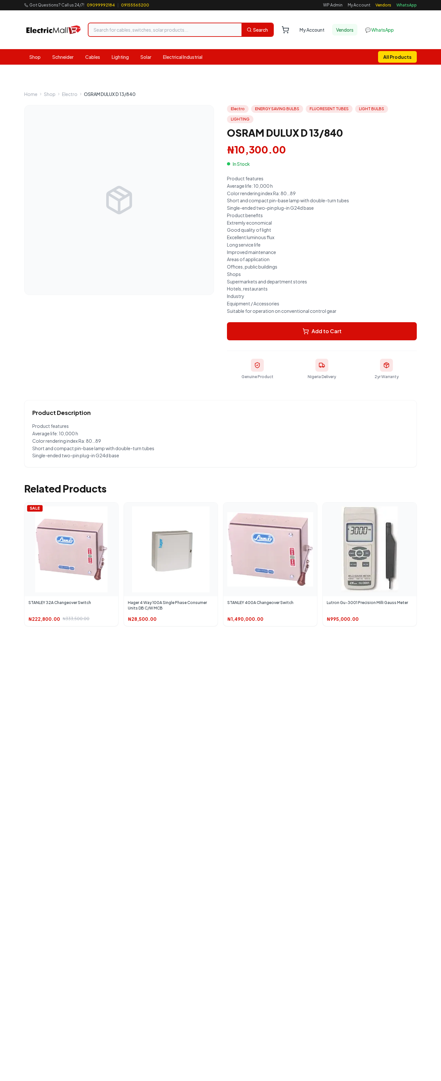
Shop (35, 57)
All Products (397, 57)
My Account (359, 5)
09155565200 (135, 5)
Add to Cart (327, 331)
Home (30, 94)
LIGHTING (240, 119)
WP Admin (333, 5)
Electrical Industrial (182, 57)
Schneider (63, 57)
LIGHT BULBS (371, 108)
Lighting (120, 57)
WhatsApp (406, 5)
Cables (92, 57)
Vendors (383, 5)
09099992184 (101, 5)
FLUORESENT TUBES (329, 108)
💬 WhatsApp (379, 30)
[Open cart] (285, 29)
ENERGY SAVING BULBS (277, 108)
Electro (69, 94)
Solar (145, 57)
